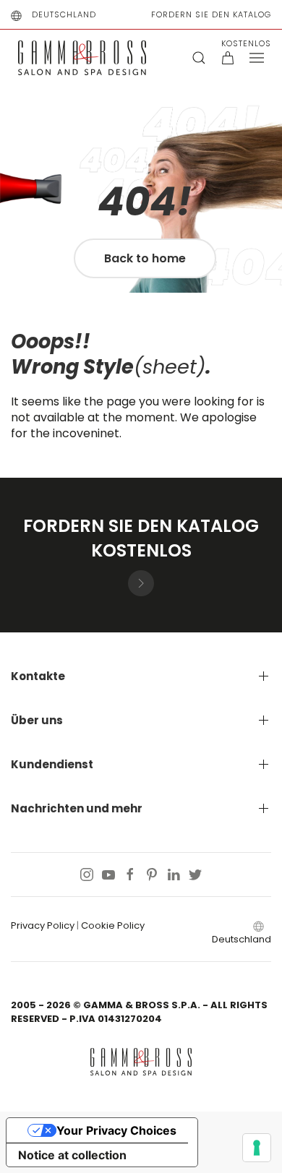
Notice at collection (72, 1155)
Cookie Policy (113, 925)
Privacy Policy (42, 925)
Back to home (145, 258)
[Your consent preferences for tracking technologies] (256, 1147)
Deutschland (64, 14)
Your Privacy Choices (116, 1130)
